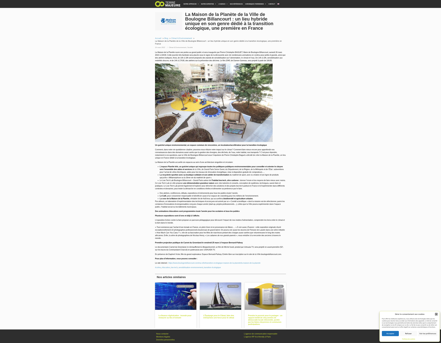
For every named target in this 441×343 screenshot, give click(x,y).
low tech (174, 267)
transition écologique (212, 267)
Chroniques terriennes (254, 4)
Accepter (390, 333)
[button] (436, 314)
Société (190, 47)
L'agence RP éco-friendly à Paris (257, 337)
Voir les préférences (427, 333)
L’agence (221, 4)
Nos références (236, 4)
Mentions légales (163, 337)
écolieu (158, 267)
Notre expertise (207, 4)
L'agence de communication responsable (260, 334)
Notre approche (190, 4)
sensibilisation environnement (191, 267)
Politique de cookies (408, 339)
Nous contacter (162, 334)
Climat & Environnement (177, 47)
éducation (166, 267)
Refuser (408, 333)
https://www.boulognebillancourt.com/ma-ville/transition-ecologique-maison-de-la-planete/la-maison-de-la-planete (214, 263)
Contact (271, 4)
